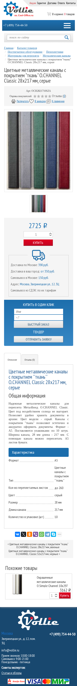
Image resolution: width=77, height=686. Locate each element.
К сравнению (58, 101)
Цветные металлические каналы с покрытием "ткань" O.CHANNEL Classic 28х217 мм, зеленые (38, 545)
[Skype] (53, 534)
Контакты (71, 3)
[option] (38, 586)
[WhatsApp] (41, 534)
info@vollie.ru (10, 650)
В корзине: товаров (63, 14)
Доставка (51, 3)
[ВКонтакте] (17, 534)
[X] (23, 534)
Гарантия (41, 3)
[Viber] (35, 534)
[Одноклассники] (29, 534)
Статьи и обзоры (11, 673)
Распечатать (23, 101)
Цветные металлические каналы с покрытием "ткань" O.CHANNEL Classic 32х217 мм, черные (38, 552)
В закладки (40, 101)
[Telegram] (47, 534)
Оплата (61, 3)
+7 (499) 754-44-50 (15, 25)
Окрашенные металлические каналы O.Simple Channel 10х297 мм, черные (52, 581)
